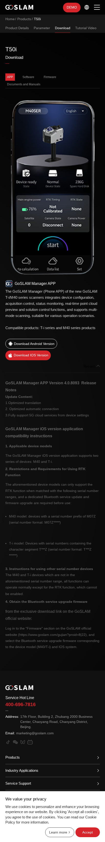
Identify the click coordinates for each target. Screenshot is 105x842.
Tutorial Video (85, 28)
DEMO (72, 7)
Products (24, 19)
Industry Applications (21, 770)
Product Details (17, 28)
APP (10, 77)
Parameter (42, 28)
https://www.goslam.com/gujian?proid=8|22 (52, 635)
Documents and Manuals (23, 84)
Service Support (18, 783)
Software (28, 77)
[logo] (19, 7)
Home (10, 19)
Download (62, 28)
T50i (37, 19)
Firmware (50, 77)
